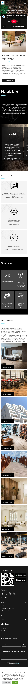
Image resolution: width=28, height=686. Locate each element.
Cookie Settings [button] (6, 682)
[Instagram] (10, 593)
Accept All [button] (15, 682)
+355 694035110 (9, 608)
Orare (2, 619)
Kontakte (3, 602)
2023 (12, 133)
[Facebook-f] (2, 593)
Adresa (3, 615)
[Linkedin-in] (6, 593)
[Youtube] (14, 593)
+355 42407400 (8, 606)
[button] (14, 602)
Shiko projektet (9, 80)
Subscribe (24, 645)
